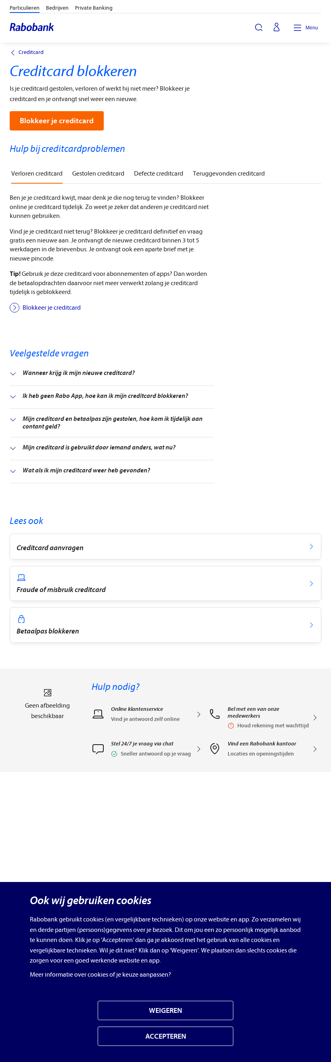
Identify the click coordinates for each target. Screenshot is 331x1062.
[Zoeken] (259, 27)
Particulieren (25, 7)
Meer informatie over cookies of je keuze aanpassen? (100, 974)
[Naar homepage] (32, 28)
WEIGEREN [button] (165, 1010)
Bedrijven (57, 7)
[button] (147, 751)
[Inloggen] (276, 27)
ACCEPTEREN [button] (165, 1036)
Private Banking (94, 7)
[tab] (36, 174)
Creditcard (31, 52)
